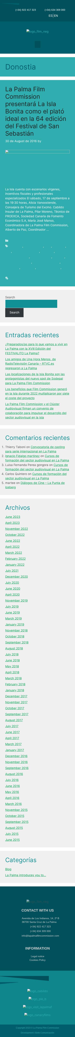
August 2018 (14, 648)
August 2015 (14, 828)
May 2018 (12, 666)
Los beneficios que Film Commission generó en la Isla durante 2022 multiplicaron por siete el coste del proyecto (37, 393)
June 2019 (12, 612)
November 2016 (16, 762)
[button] (37, 44)
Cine (48, 246)
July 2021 (11, 570)
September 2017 (16, 714)
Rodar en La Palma (46, 262)
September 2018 (16, 642)
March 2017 (13, 744)
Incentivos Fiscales (26, 251)
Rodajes (58, 257)
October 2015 (14, 816)
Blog (13, 240)
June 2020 (12, 588)
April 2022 (12, 546)
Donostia (59, 246)
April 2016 (12, 798)
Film (8, 251)
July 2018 (11, 654)
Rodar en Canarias (18, 262)
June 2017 (12, 732)
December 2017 (16, 696)
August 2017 (14, 720)
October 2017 (14, 708)
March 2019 (13, 618)
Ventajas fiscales (49, 267)
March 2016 (13, 804)
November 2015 (16, 810)
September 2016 (17, 768)
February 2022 (15, 558)
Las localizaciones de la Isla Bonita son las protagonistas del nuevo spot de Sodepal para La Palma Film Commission (35, 378)
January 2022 (14, 564)
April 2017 (12, 738)
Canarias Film (33, 246)
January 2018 (14, 690)
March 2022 (13, 552)
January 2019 (14, 624)
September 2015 (16, 822)
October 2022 (15, 535)
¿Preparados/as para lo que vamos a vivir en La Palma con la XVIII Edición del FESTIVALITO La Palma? (36, 349)
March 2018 (13, 678)
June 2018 (12, 660)
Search (10, 297)
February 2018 (15, 684)
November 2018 (16, 630)
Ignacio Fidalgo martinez (22, 456)
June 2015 (12, 840)
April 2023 (12, 523)
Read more (57, 229)
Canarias (16, 246)
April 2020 (12, 594)
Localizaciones (41, 257)
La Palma (47, 251)
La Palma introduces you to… (25, 875)
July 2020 (12, 582)
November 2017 (16, 702)
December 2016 (16, 756)
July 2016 (12, 780)
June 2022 (12, 541)
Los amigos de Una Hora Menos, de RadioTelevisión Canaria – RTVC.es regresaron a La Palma (30, 363)
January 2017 (14, 750)
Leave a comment (22, 278)
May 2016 (12, 792)
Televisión (28, 267)
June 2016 (12, 786)
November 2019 (16, 600)
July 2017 (11, 726)
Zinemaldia (13, 273)
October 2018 (14, 636)
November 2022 (16, 529)
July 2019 (12, 606)
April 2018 (12, 672)
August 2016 (14, 774)
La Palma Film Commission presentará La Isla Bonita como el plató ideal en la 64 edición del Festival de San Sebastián (35, 111)
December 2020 (16, 576)
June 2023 (12, 517)
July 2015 (11, 834)
